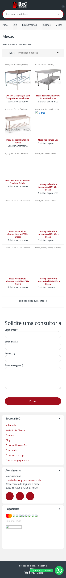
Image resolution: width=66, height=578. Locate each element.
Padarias (46, 24)
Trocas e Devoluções (16, 445)
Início (5, 24)
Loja (15, 24)
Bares (7, 64)
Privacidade (11, 450)
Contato (10, 435)
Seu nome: (11, 329)
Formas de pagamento (17, 460)
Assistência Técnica (15, 430)
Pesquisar (59, 14)
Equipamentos (29, 24)
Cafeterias (24, 109)
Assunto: (10, 353)
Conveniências (47, 64)
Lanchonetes (15, 64)
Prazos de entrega (15, 455)
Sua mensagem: (14, 365)
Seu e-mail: (11, 341)
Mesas (24, 64)
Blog (8, 440)
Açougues (9, 109)
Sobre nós (11, 425)
